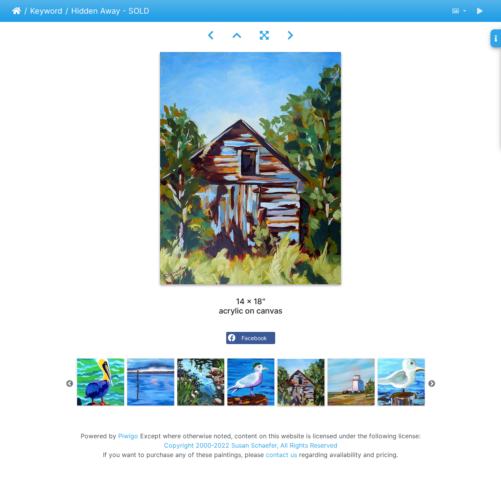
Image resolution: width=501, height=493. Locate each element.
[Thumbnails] (236, 35)
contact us (281, 455)
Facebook (254, 338)
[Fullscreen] (264, 35)
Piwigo (128, 436)
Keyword (46, 11)
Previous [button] (70, 384)
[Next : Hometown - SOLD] (290, 35)
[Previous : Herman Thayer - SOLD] (210, 35)
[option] (101, 382)
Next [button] (432, 384)
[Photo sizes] (459, 11)
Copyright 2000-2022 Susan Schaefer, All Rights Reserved (250, 445)
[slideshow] (480, 11)
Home (16, 11)
